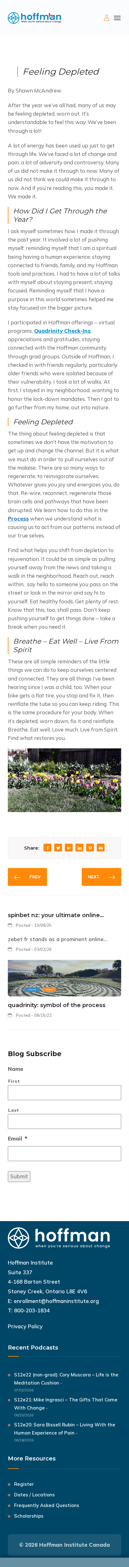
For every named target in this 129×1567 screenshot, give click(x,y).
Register (24, 1484)
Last (13, 1110)
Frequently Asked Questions (46, 1505)
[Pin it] (90, 848)
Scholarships (29, 1516)
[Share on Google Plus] (69, 848)
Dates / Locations (34, 1495)
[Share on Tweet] (58, 848)
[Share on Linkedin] (79, 848)
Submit (19, 1176)
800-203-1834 (32, 1310)
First (14, 1081)
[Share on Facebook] (47, 848)
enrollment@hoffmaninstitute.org (56, 1301)
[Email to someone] (101, 848)
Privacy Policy (25, 1326)
